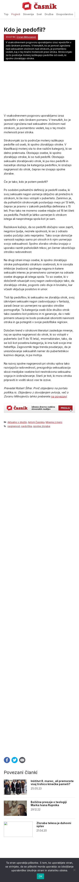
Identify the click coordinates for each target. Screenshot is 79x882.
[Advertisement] (39, 591)
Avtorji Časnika (36, 422)
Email (22, 760)
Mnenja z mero (54, 422)
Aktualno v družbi (17, 422)
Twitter (15, 760)
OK (40, 876)
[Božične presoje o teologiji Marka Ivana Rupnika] (15, 815)
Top (6, 14)
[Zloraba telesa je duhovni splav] (18, 836)
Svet (39, 14)
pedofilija (26, 426)
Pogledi (15, 14)
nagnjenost (13, 426)
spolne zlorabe (41, 426)
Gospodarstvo (64, 14)
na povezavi (59, 396)
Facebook (7, 760)
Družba (49, 14)
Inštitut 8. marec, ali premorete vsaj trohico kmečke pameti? (52, 782)
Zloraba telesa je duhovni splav (53, 824)
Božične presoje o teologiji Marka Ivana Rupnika (49, 803)
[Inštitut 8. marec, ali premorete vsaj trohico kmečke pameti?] (15, 794)
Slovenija (28, 14)
